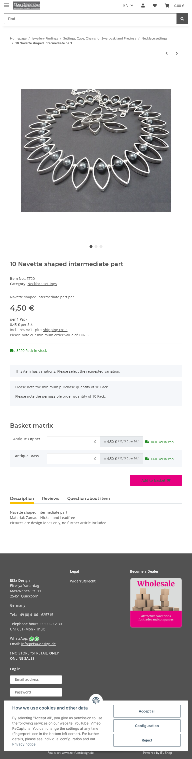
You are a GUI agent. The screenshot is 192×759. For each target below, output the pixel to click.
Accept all (147, 711)
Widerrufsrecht (83, 581)
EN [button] (125, 5)
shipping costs (55, 329)
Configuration (147, 725)
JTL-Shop (166, 752)
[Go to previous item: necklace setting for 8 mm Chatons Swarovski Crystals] (167, 53)
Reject (147, 740)
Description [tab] (22, 498)
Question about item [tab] (88, 498)
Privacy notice (24, 744)
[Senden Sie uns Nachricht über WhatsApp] (34, 638)
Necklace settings (42, 283)
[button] (143, 6)
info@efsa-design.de (38, 643)
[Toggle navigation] (6, 3)
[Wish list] (155, 6)
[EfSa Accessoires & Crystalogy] (26, 5)
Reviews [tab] (50, 498)
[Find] (182, 18)
